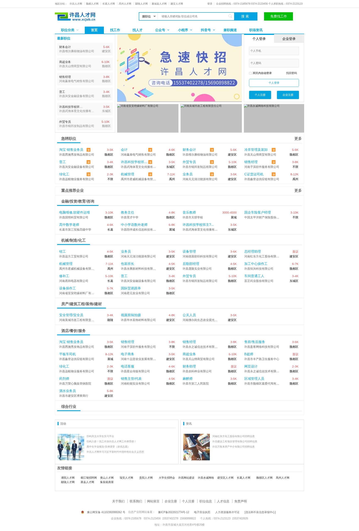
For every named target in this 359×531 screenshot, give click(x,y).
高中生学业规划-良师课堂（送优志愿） (108, 446)
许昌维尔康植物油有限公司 (200, 154)
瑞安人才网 (126, 477)
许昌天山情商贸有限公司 (260, 154)
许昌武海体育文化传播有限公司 (141, 166)
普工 (62, 162)
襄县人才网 (87, 482)
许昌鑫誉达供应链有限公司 (261, 179)
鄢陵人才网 (68, 482)
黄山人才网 (107, 477)
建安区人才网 (225, 477)
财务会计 (189, 149)
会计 (124, 149)
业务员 (188, 174)
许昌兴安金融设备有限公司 (76, 166)
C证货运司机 (253, 174)
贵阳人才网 (146, 477)
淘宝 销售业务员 (71, 149)
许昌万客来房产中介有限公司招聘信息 (233, 446)
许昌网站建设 (186, 477)
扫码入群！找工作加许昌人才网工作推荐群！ (111, 441)
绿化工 (64, 174)
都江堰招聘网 (89, 477)
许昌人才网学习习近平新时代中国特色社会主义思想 (115, 451)
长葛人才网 (243, 477)
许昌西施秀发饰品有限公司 (76, 154)
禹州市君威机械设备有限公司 (140, 179)
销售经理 (251, 162)
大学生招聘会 (167, 477)
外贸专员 (189, 162)
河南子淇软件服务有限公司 (261, 166)
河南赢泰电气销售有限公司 (138, 154)
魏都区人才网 (264, 477)
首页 (94, 30)
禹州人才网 (282, 477)
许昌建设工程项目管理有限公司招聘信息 (234, 441)
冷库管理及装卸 (256, 149)
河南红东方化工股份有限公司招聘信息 (233, 436)
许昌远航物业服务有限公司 (76, 179)
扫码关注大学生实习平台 (100, 436)
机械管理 (127, 174)
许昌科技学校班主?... (134, 162)
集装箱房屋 (107, 482)
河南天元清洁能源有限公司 (200, 179)
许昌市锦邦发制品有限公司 (200, 166)
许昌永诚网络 (206, 477)
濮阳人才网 (68, 477)
